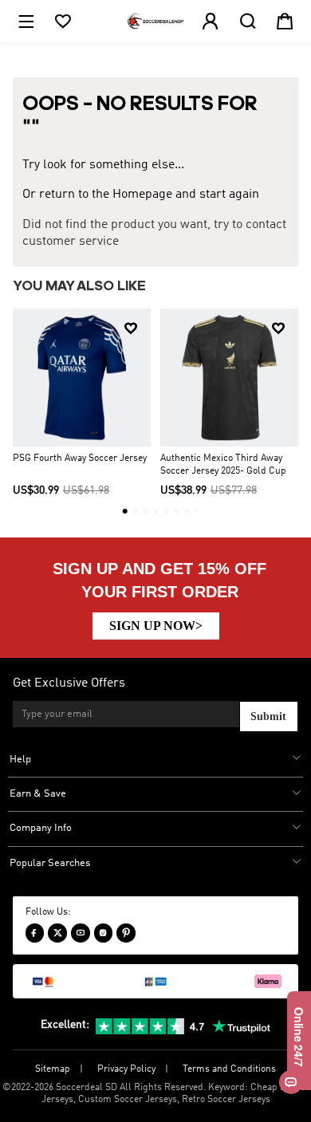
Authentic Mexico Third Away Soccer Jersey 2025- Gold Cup (223, 465)
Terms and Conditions (229, 1069)
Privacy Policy (126, 1069)
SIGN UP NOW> (156, 625)
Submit (268, 716)
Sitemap (52, 1069)
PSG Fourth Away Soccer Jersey (80, 458)
